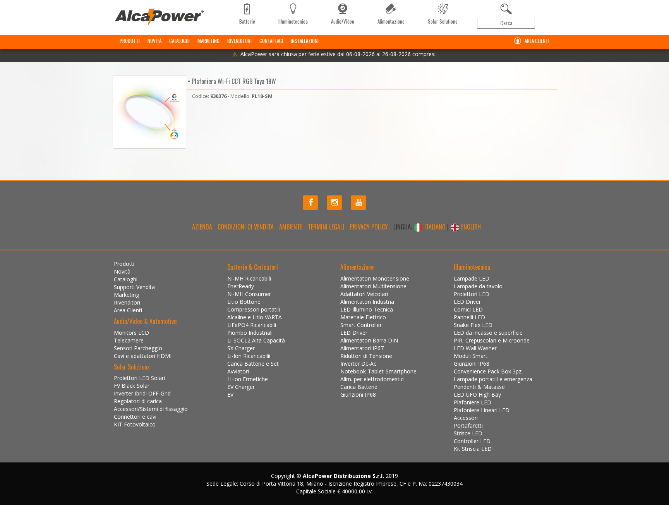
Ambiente (290, 226)
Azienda (202, 226)
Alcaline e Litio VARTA (254, 317)
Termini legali (326, 226)
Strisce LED (468, 433)
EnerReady (240, 286)
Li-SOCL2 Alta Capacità (256, 340)
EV (230, 394)
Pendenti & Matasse (479, 386)
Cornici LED (468, 309)
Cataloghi (179, 41)
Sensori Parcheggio (138, 348)
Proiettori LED (471, 294)
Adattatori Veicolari (364, 294)
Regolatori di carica (138, 401)
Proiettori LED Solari (139, 378)
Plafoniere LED (472, 402)
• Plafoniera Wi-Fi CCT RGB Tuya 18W (231, 81)
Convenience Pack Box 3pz (487, 371)
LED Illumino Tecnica (366, 309)
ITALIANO (435, 226)
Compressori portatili (253, 309)
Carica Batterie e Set (253, 363)
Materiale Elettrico (363, 317)
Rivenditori (239, 41)
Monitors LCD (131, 332)
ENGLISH (470, 226)
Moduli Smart (470, 355)
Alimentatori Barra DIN (369, 340)
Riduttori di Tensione (366, 355)
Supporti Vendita (134, 287)
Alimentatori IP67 (362, 348)
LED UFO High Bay (477, 394)
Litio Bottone (244, 301)
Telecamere (129, 340)
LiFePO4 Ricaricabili (251, 325)
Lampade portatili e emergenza (493, 379)
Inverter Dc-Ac (358, 363)
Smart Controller (361, 325)
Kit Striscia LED (473, 448)
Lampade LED (471, 278)
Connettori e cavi (135, 416)
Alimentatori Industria (367, 301)
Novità (154, 41)
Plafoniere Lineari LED (481, 410)
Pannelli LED (469, 317)
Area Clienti (537, 41)
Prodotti (130, 41)
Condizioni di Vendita (246, 226)
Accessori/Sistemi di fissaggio (151, 409)
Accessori (466, 417)
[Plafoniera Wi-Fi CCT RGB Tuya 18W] (149, 112)
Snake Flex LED (473, 325)
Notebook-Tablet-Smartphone (378, 371)
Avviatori (238, 371)
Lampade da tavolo (478, 286)
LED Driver (353, 332)
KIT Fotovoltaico (135, 424)
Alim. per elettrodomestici (372, 379)
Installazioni (305, 41)
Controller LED (472, 441)
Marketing (208, 41)
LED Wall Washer (475, 348)
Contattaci (271, 41)
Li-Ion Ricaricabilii (248, 355)
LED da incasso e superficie (488, 332)
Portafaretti (468, 425)
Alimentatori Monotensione (374, 278)
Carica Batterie (358, 386)
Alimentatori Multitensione (373, 286)
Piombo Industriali (250, 332)
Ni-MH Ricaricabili (249, 278)
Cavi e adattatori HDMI (143, 355)
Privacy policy (369, 226)
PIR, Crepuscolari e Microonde (492, 340)
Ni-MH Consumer (249, 294)
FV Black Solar (131, 385)
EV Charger (241, 386)
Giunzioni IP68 (358, 394)
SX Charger (241, 348)
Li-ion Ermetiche (247, 379)
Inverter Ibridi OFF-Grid (142, 393)
